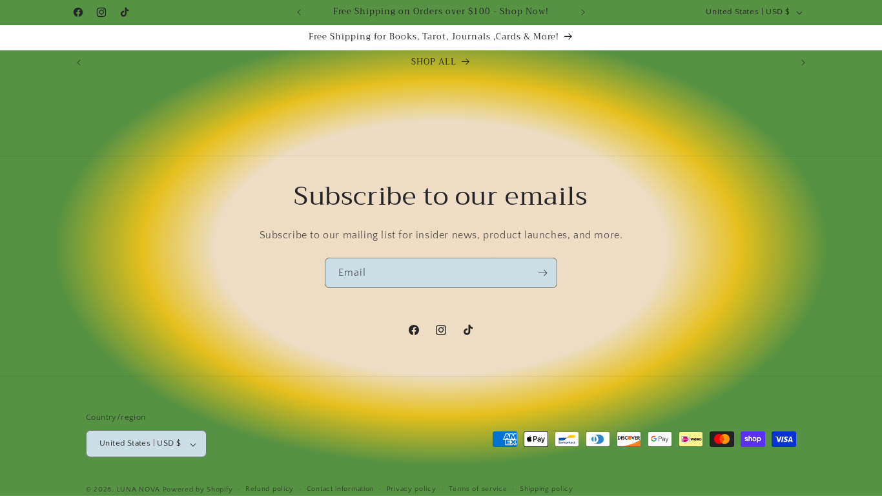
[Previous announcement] (299, 12)
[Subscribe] (542, 273)
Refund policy (269, 489)
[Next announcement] (583, 12)
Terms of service (478, 489)
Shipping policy (546, 489)
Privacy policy (411, 489)
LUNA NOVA (138, 489)
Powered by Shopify (198, 489)
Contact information (340, 489)
